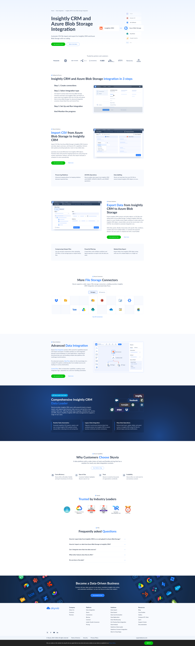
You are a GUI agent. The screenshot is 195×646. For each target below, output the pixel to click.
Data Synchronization (116, 614)
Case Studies (141, 612)
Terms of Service (75, 637)
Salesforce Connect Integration (119, 629)
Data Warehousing (116, 619)
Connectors (89, 614)
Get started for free (58, 44)
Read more (70, 162)
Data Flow (67, 361)
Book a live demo (73, 44)
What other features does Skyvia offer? (81, 555)
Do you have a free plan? (76, 560)
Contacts (71, 612)
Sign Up (146, 2)
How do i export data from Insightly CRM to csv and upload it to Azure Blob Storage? (94, 539)
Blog (139, 610)
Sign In (137, 2)
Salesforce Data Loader (117, 627)
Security (85, 637)
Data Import (114, 610)
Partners (71, 614)
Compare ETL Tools (143, 617)
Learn (139, 619)
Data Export (114, 612)
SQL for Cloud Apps (116, 632)
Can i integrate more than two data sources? (82, 549)
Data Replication (115, 617)
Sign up (56, 92)
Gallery (140, 614)
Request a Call (129, 2)
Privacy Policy (94, 637)
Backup (88, 617)
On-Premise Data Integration (118, 622)
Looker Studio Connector (92, 622)
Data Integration (60, 10)
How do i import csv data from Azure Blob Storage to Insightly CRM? (90, 544)
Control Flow (54, 368)
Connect (88, 619)
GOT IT (149, 643)
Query (87, 612)
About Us (71, 610)
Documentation (142, 624)
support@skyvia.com (141, 637)
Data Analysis (114, 624)
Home (52, 10)
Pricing (88, 624)
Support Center (142, 622)
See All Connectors (97, 316)
